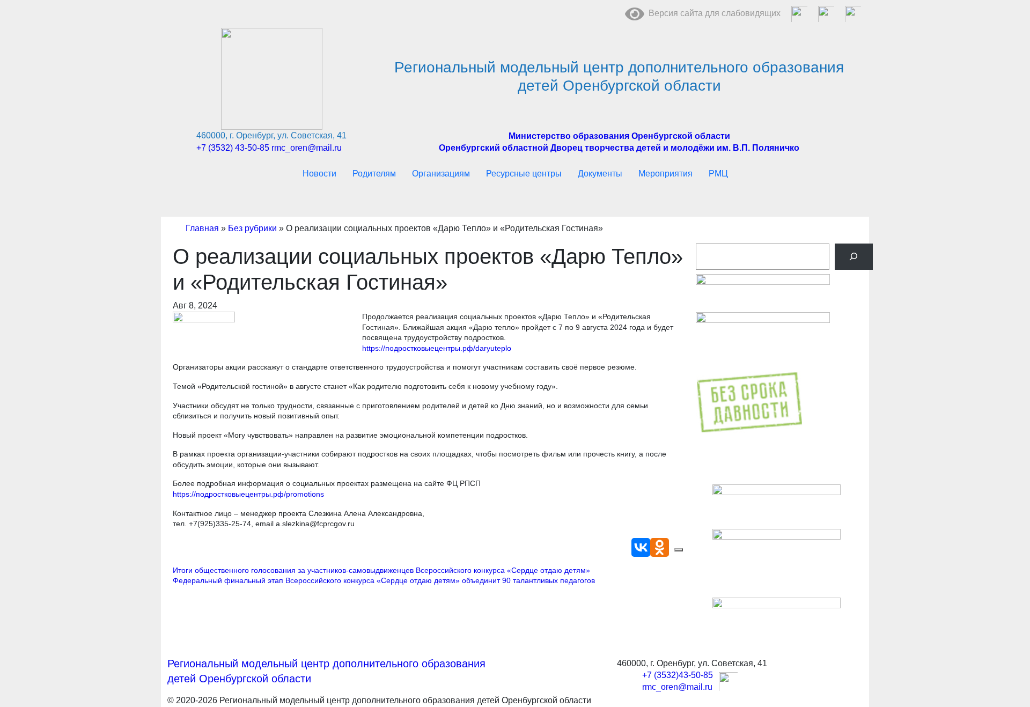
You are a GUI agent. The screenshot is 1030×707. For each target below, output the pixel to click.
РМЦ (718, 173)
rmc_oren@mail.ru (306, 147)
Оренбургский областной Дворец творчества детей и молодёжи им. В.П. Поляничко (619, 147)
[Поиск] (854, 257)
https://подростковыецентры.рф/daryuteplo (436, 348)
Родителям (374, 173)
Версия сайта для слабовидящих (712, 13)
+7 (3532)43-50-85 (677, 675)
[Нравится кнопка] (678, 549)
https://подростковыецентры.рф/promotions (248, 494)
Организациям (441, 173)
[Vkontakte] (640, 547)
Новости (319, 173)
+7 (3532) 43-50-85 (232, 147)
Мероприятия (665, 173)
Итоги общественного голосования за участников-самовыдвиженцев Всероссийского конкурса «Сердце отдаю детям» (381, 570)
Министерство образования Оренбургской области (619, 136)
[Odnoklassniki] (659, 547)
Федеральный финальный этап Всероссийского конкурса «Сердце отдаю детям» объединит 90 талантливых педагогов (384, 580)
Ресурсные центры (524, 173)
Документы (600, 173)
